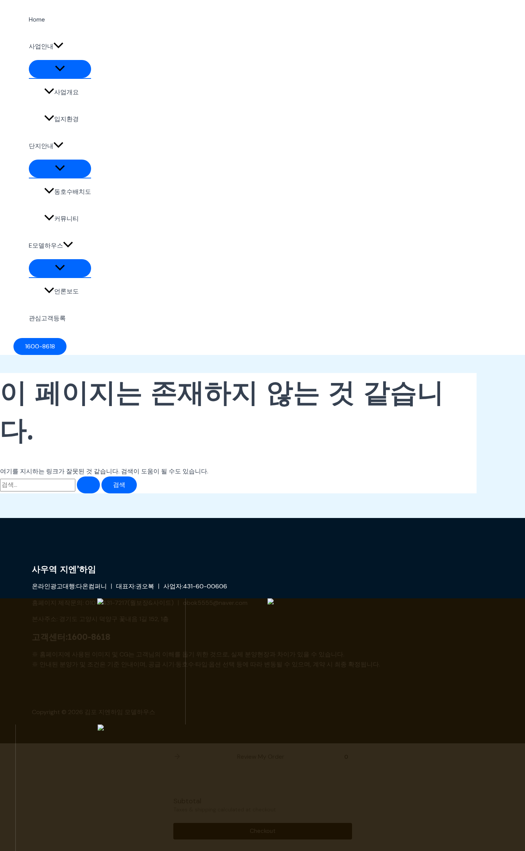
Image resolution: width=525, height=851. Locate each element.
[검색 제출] (88, 484)
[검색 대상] (50, 485)
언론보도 (66, 291)
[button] (58, 46)
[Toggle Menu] (60, 69)
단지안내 (41, 146)
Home (37, 19)
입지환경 (66, 119)
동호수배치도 (72, 192)
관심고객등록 (47, 318)
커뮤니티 (66, 219)
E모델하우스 (46, 245)
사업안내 (41, 46)
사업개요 (66, 92)
